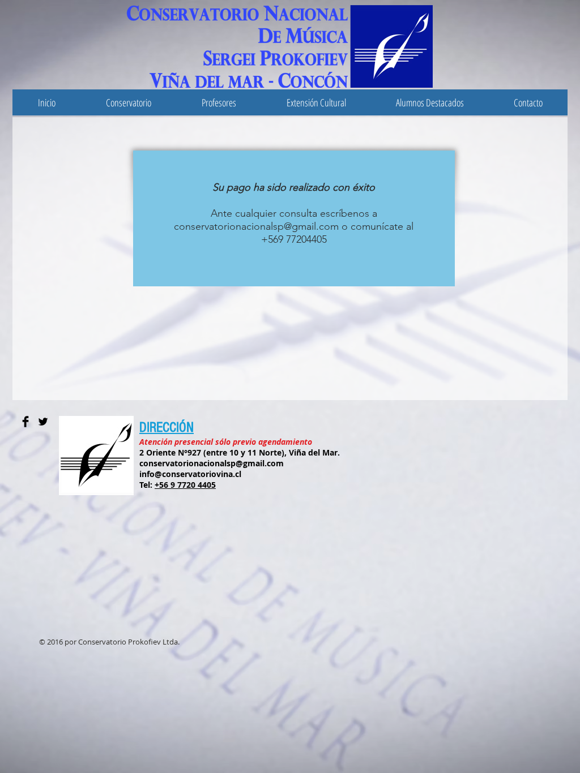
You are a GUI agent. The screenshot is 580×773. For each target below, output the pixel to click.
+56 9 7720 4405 (185, 484)
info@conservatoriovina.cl (190, 474)
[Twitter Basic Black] (43, 421)
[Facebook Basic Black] (25, 421)
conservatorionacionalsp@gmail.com (256, 226)
